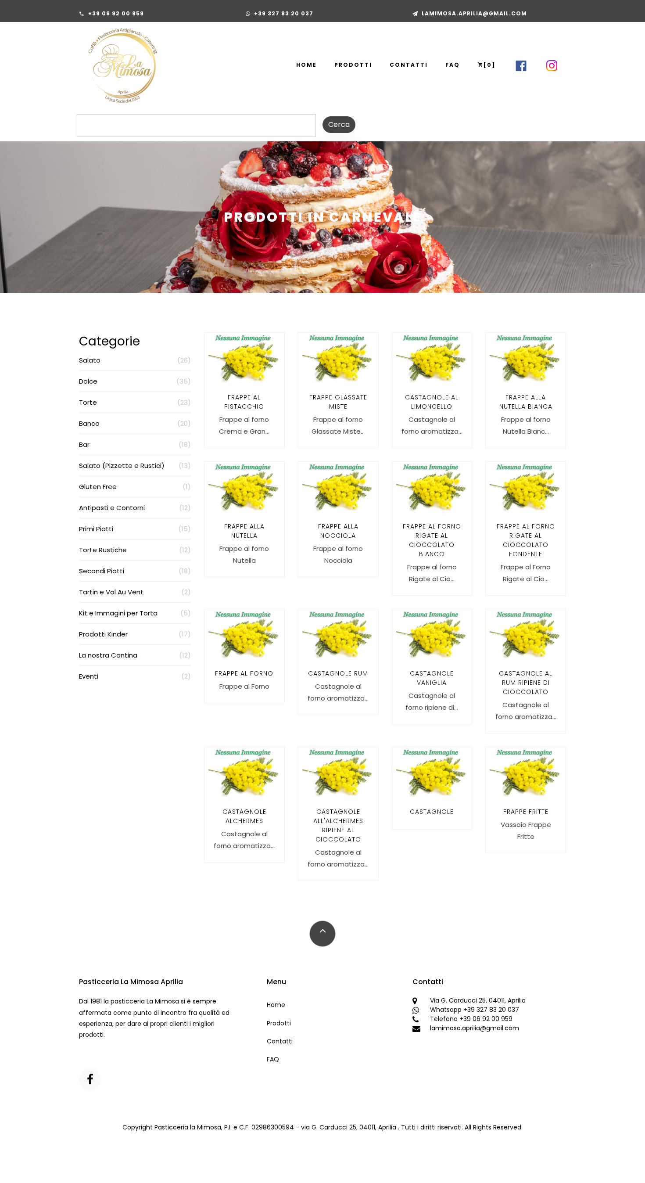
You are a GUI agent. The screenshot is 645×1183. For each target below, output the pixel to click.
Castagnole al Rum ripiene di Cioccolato (525, 682)
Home (306, 64)
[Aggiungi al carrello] (253, 432)
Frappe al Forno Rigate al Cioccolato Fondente (526, 540)
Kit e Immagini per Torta (135, 613)
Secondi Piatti (135, 570)
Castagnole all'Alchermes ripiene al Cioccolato (338, 825)
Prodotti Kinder (135, 634)
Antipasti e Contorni (135, 507)
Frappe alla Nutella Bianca (525, 402)
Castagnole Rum (338, 673)
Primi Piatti (135, 528)
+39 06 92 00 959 (116, 13)
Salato (135, 360)
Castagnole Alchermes (244, 816)
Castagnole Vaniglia (432, 678)
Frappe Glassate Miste (338, 402)
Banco (135, 423)
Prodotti (353, 64)
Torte (135, 402)
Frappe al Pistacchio (244, 402)
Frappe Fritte (525, 811)
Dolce (135, 381)
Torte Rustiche (135, 549)
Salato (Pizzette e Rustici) (135, 465)
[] (490, 64)
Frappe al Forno (244, 673)
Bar (135, 444)
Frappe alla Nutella (244, 531)
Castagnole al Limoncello (432, 402)
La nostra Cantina (135, 655)
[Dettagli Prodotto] (234, 432)
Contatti (409, 64)
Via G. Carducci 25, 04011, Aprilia (478, 1000)
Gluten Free (135, 486)
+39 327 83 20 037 (283, 13)
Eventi (135, 676)
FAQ (452, 64)
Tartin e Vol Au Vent (135, 592)
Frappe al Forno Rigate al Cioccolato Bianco (432, 540)
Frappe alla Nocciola (338, 531)
